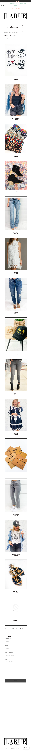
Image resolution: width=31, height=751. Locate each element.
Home (11, 22)
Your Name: (8, 638)
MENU (2, 5)
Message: (7, 659)
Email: (6, 645)
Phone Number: (9, 652)
